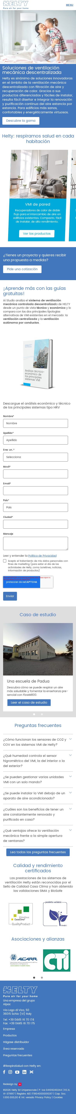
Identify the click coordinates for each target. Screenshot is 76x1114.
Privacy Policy (43, 1097)
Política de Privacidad (42, 556)
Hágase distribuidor (16, 1042)
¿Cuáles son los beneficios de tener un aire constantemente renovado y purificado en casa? (33, 814)
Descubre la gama (20, 120)
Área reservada (13, 1049)
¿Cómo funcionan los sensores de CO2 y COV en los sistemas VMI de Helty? (34, 742)
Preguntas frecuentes (17, 1055)
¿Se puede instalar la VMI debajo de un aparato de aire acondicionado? (34, 796)
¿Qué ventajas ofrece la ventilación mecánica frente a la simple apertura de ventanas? (32, 835)
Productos (10, 1035)
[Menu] (69, 5)
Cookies (58, 1097)
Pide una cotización (22, 269)
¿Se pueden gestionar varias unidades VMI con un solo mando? (33, 780)
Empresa (9, 1029)
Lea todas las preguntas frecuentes (38, 852)
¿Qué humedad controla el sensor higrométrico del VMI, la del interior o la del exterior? (34, 761)
